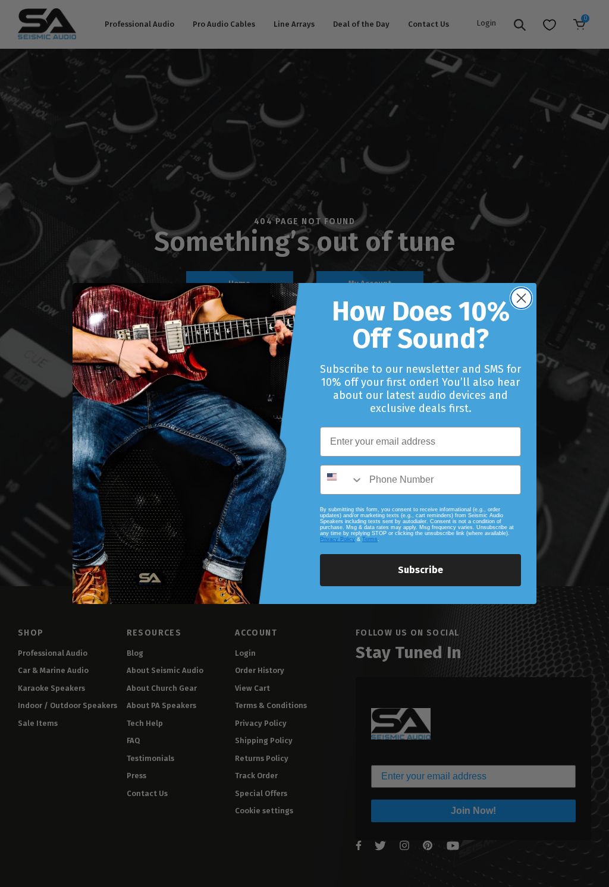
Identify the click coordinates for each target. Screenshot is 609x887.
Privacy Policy (337, 539)
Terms (370, 539)
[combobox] (342, 479)
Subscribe (420, 569)
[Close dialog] (521, 298)
